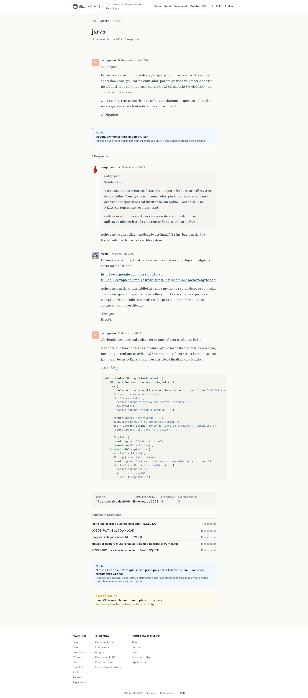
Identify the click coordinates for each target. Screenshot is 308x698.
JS (211, 6)
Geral (167, 6)
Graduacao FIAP (105, 657)
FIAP (134, 652)
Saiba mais (151, 693)
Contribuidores (168, 693)
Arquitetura (79, 682)
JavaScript (79, 667)
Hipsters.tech (140, 662)
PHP (219, 6)
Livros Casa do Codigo (109, 667)
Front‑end (180, 6)
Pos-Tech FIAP (104, 662)
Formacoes (102, 647)
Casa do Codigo (142, 657)
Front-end (79, 652)
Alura (135, 642)
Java (157, 6)
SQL (204, 6)
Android (229, 6)
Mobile (194, 6)
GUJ (94, 21)
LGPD (182, 693)
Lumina (136, 647)
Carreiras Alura (104, 642)
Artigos (99, 652)
